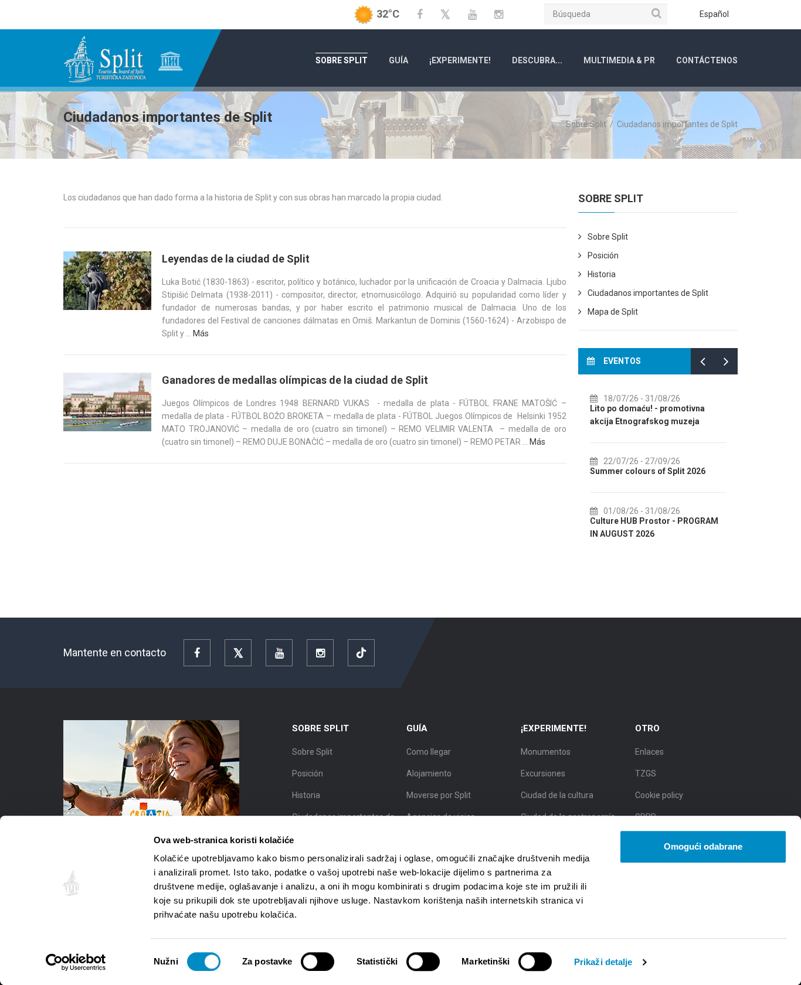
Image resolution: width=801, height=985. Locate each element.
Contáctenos (707, 60)
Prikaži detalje (603, 962)
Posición (603, 255)
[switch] (317, 961)
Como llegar (428, 751)
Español (714, 14)
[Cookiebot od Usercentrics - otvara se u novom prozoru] (76, 962)
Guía (398, 60)
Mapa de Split (613, 311)
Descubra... (537, 60)
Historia (602, 274)
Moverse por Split (438, 795)
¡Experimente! (460, 60)
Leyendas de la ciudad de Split (236, 259)
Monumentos (546, 751)
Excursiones (543, 773)
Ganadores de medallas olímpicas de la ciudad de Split (295, 380)
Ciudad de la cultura (557, 795)
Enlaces (649, 751)
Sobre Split (341, 60)
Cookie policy (659, 795)
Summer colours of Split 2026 (647, 471)
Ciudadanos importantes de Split (648, 293)
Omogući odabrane (703, 846)
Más (201, 333)
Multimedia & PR (619, 60)
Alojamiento (429, 773)
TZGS (645, 773)
